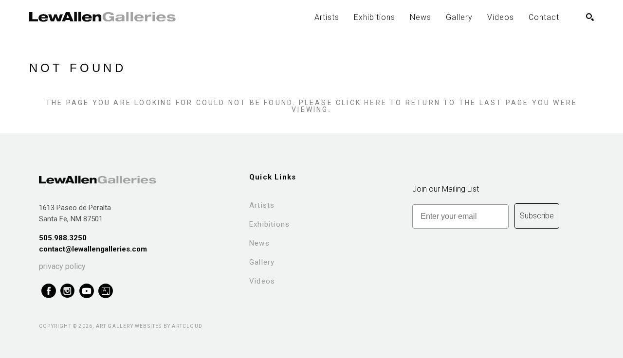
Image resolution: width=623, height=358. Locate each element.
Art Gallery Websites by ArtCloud (149, 326)
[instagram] (67, 291)
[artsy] (105, 291)
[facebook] (48, 291)
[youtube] (86, 291)
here (375, 103)
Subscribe (537, 215)
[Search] (590, 17)
